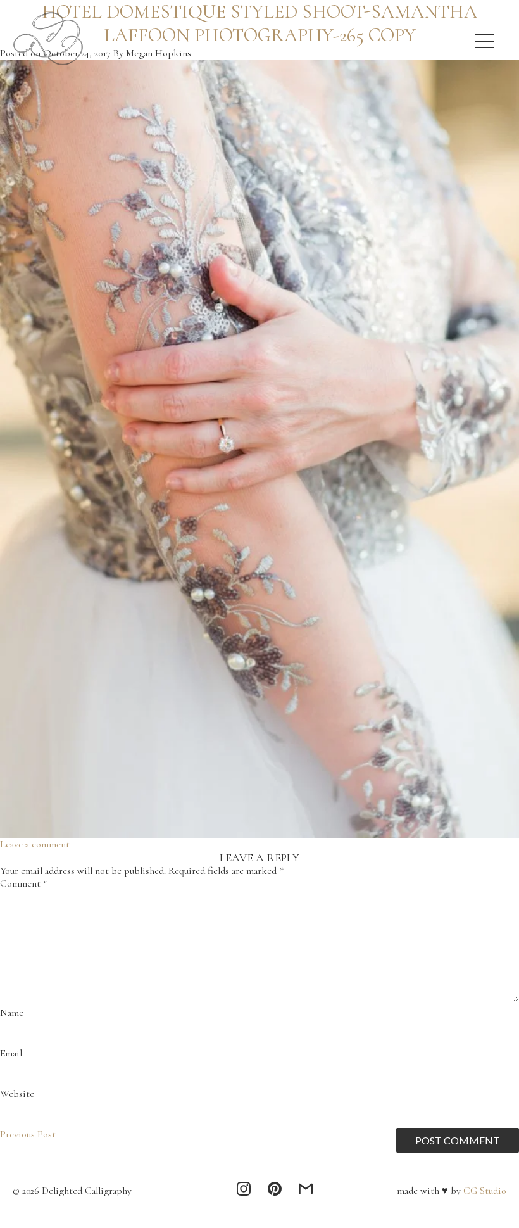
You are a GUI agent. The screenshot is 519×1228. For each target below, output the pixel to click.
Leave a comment (35, 844)
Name (11, 1012)
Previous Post (28, 1134)
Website (17, 1093)
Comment (23, 883)
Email (11, 1053)
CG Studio (483, 1190)
